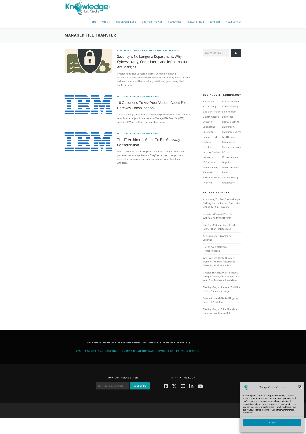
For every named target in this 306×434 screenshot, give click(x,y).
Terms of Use (269, 409)
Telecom (207, 182)
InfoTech (122, 96)
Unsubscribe (192, 351)
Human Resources (231, 147)
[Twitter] (174, 386)
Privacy (161, 351)
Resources (175, 22)
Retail (225, 172)
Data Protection (211, 117)
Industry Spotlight (212, 152)
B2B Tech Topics (152, 22)
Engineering (209, 127)
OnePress (163, 410)
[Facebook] (166, 386)
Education (208, 121)
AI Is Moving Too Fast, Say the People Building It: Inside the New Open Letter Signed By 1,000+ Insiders (222, 203)
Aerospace (208, 101)
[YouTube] (183, 386)
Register (173, 351)
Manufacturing (210, 167)
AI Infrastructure (128, 50)
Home (93, 22)
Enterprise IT (209, 132)
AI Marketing (209, 106)
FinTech (207, 142)
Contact (114, 351)
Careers (103, 351)
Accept (272, 422)
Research (135, 96)
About (106, 22)
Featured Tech (210, 137)
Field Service (228, 137)
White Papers (151, 96)
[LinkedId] (191, 386)
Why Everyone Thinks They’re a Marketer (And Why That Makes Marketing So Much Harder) (219, 262)
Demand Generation (132, 351)
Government (228, 142)
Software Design (230, 177)
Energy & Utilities (230, 121)
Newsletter (233, 22)
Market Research (230, 167)
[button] (299, 387)
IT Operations (210, 162)
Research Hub (195, 22)
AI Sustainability (230, 106)
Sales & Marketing (212, 177)
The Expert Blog (126, 22)
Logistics (226, 162)
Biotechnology (229, 111)
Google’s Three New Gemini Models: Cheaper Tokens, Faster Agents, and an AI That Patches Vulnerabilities (221, 276)
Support (215, 22)
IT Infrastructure (230, 157)
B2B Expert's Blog (152, 50)
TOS (181, 351)
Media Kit (150, 351)
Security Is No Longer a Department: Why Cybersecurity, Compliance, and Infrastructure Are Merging (153, 61)
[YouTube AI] (200, 386)
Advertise (91, 351)
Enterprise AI (173, 50)
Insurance (208, 157)
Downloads (227, 117)
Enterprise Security (231, 132)
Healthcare (208, 147)
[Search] (236, 53)
